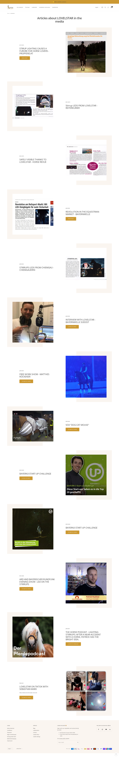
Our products (20, 7)
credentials (34, 7)
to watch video (26, 381)
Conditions (9, 730)
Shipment (9, 732)
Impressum (9, 740)
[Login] (108, 7)
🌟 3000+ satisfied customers (59, 1)
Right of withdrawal (11, 734)
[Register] (77, 742)
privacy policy (62, 738)
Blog (34, 728)
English (96, 7)
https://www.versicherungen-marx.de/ (28, 692)
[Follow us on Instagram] (102, 729)
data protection (10, 728)
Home (8, 13)
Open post (25, 58)
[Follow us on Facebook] (98, 729)
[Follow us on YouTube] (106, 729)
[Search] (105, 7)
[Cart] (111, 7)
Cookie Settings (36, 736)
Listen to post (72, 326)
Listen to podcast (73, 644)
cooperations (36, 730)
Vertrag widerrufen (11, 736)
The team (27, 7)
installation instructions (44, 7)
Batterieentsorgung (11, 738)
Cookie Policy (36, 734)
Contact (35, 732)
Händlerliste (55, 7)
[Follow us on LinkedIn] (110, 729)
